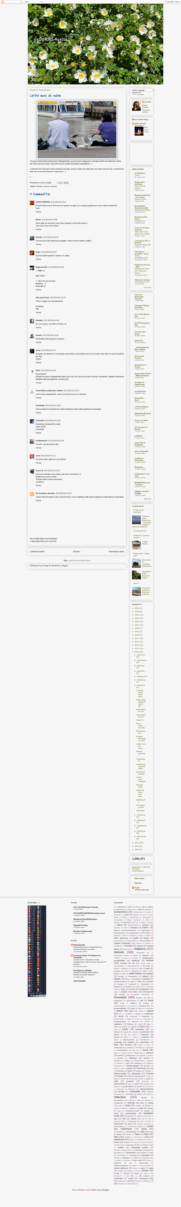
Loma (140, 1024)
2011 (137, 846)
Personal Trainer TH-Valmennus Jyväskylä (87, 956)
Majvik (116, 1040)
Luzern (126, 1032)
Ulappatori (126, 1158)
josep (38, 350)
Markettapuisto (145, 1040)
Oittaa (127, 1061)
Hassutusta (117, 946)
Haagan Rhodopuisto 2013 (141, 738)
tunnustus (118, 1153)
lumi (142, 1026)
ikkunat (123, 963)
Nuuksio (120, 1058)
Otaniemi (119, 1063)
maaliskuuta (141, 826)
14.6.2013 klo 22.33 (50, 335)
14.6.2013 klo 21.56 (51, 320)
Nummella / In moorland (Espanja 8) (146, 563)
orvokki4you (30, 7)
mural (145, 1050)
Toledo (145, 1145)
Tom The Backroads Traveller (139, 297)
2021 (137, 625)
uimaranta (145, 1155)
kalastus (145, 976)
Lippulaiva (118, 1024)
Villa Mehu (130, 1176)
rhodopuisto (118, 1103)
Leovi (38, 456)
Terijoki (126, 1142)
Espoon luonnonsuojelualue (125, 930)
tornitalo (120, 1147)
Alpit (140, 909)
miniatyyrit (150, 1048)
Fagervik (117, 935)
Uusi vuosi (137, 1160)
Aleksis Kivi (131, 909)
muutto (123, 1053)
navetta (120, 1055)
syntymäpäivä (118, 1132)
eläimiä (119, 925)
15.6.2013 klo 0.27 (48, 350)
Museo (116, 1053)
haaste (146, 938)
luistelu (133, 1027)
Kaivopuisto (132, 976)
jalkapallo (125, 968)
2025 (137, 612)
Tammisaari (138, 1137)
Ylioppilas (121, 1184)
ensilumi (145, 925)
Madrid (116, 1037)
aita (143, 907)
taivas (119, 1134)
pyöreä (139, 1086)
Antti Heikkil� (79, 981)
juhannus (135, 971)
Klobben (139, 998)
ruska (127, 1105)
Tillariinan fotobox (142, 280)
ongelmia (150, 1061)
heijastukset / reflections (141, 867)
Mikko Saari (139, 878)
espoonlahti (134, 933)
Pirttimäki (148, 1071)
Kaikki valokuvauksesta (142, 889)
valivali (148, 1160)
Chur (148, 920)
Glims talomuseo (121, 938)
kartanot (146, 979)
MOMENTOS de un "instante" (142, 484)
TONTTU (139, 720)
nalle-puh (149, 1053)
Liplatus (147, 1021)
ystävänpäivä (131, 1184)
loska (116, 1027)
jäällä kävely (135, 973)
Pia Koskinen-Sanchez (45, 493)
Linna (137, 1019)
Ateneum (148, 909)
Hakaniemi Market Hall (143, 245)
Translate (140, 94)
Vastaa (38, 212)
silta (124, 1119)
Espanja (134, 928)
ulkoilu (136, 1158)
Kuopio (146, 1003)
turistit (142, 1153)
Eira (137, 922)
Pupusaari (145, 1081)
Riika (142, 1103)
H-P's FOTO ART (141, 451)
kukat (150, 1000)
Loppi (148, 1024)
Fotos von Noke (141, 420)
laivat (131, 1011)
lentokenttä (133, 1016)
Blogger (106, 1190)
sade (141, 1108)
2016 (137, 642)
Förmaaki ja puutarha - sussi (141, 253)
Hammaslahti (145, 941)
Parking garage (132, 1066)
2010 (137, 849)
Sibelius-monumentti (144, 1116)
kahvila (121, 976)
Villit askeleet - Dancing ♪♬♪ (141, 124)
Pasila (116, 1068)
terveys (134, 1142)
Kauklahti (149, 981)
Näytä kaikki (147, 287)
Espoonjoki (145, 930)
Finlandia (132, 935)
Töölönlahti (133, 1155)
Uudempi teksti (37, 551)
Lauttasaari (148, 1014)
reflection (120, 1097)
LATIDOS (138, 436)
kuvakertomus (144, 1006)
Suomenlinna (119, 1126)
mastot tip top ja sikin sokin (140, 793)
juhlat (144, 971)
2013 (137, 652)
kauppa (120, 984)
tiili (138, 1145)
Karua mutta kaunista (140, 726)
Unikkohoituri (41, 441)
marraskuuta (142, 660)
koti (141, 1000)
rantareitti (129, 1094)
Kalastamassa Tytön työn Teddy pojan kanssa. (142, 271)
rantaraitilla (135, 1091)
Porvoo (137, 175)
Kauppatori (145, 984)
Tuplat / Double (145, 543)
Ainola (137, 907)
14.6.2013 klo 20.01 (51, 237)
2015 (137, 645)
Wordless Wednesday (82, 931)
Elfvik (143, 922)
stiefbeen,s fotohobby (139, 459)
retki (139, 1100)
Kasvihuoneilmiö (120, 981)
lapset (150, 1011)
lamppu (141, 1011)
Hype (126, 958)
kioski (116, 992)
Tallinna (138, 1134)
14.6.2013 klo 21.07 (58, 297)
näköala (146, 1058)
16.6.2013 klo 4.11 (48, 456)
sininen (134, 1119)
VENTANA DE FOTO (143, 414)
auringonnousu (138, 912)
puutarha (117, 1086)
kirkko (135, 992)
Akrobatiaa (140, 811)
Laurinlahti (128, 1014)
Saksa (119, 1111)
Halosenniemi (131, 941)
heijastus (140, 948)
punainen (130, 1081)
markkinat (118, 1042)
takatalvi (129, 1134)
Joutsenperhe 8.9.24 (142, 282)
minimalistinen (122, 1050)
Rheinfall (148, 1100)
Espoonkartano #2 (140, 710)
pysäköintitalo (128, 1086)
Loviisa (124, 1027)
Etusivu (76, 551)
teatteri (149, 1140)
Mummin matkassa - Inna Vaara (142, 196)
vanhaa (134, 1166)
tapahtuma (119, 1139)
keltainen (129, 987)
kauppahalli (133, 984)
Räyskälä (124, 1108)
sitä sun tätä (146, 1119)
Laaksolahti (149, 1008)
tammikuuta (141, 836)
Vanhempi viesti (116, 551)
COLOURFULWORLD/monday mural (89, 913)
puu (129, 1084)
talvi (116, 1137)
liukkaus (130, 1024)
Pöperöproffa (79, 945)
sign (115, 1119)
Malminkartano (129, 1040)
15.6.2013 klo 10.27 (71, 390)
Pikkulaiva (120, 1071)
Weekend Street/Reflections (85, 919)
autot (127, 915)
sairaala (150, 1108)
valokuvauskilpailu (121, 1166)
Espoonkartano (120, 933)
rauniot (148, 1094)
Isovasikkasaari (119, 966)
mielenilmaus (139, 1048)
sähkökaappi (131, 1132)
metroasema (119, 1048)
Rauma (139, 1094)
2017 (137, 638)
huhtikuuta (141, 820)
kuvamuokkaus (138, 871)
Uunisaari (127, 1160)
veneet (145, 1170)
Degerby (117, 922)
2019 (137, 632)
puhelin (140, 1079)
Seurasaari (129, 1116)
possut (116, 1079)
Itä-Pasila (146, 966)
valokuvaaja (143, 1163)
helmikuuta (141, 831)
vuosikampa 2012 (145, 1178)
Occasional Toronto (139, 357)
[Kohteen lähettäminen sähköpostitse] (58, 183)
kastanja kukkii (139, 786)
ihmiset (54, 186)
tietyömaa (130, 1145)
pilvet (130, 1071)
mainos (135, 1037)
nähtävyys (133, 1058)
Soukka (148, 1121)
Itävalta (116, 968)
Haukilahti (128, 946)
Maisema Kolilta (140, 199)
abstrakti (121, 907)
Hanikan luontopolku (122, 943)
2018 (137, 635)
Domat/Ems (127, 922)
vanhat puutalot (145, 1166)
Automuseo (118, 915)
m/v (125, 1035)
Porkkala (149, 1073)
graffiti (135, 938)
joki (141, 968)
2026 (137, 608)
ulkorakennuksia (147, 1158)
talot (146, 1134)
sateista (147, 1111)
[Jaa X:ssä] (63, 183)
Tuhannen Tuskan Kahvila (123, 1150)
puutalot (147, 1084)
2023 (137, 618)
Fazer (124, 935)
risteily (150, 1103)
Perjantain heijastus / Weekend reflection (146, 591)
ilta (133, 963)
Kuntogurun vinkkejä (82, 970)
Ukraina (116, 1158)
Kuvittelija (40, 405)
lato (120, 1014)
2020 (137, 628)
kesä (123, 989)
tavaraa (140, 1140)
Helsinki (39, 186)
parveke (147, 1066)
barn (144, 915)
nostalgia (142, 1055)
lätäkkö (116, 1035)
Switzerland (126, 1129)
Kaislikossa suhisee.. (140, 773)
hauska (140, 946)
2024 (137, 615)
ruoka (120, 1105)
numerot (150, 1055)
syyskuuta (141, 671)
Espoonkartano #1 (140, 716)
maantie (134, 1035)
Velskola (129, 1171)
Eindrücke (139, 467)
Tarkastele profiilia (146, 111)
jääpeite (150, 974)
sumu (130, 1124)
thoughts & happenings (140, 383)
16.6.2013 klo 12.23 (52, 470)
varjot (151, 1168)
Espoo (145, 927)
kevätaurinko (144, 989)
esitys (125, 928)
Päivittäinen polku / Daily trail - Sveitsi (146, 575)
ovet (127, 1063)
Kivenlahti (136, 869)
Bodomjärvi (147, 917)
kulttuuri (133, 1003)
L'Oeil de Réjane (141, 407)
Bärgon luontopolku (134, 920)
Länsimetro (145, 1032)
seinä (116, 1113)
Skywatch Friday (80, 925)
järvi (124, 974)
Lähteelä (135, 1032)
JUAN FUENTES (43, 202)
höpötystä (136, 960)
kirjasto (124, 992)
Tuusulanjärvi (121, 1155)
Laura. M (39, 470)
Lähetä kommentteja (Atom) (79, 560)
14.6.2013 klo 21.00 (56, 267)
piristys (139, 1071)
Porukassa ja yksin (140, 806)
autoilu (148, 912)
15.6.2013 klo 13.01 (53, 405)
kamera (126, 979)
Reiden (144, 1097)
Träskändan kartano (139, 1147)
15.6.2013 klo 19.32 (53, 420)
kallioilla (117, 979)
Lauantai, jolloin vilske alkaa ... (140, 693)
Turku (151, 1153)
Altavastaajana (140, 732)
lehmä (121, 1016)
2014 (137, 648)
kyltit (133, 1008)
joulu (147, 968)
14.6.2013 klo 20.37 (49, 252)
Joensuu (134, 968)
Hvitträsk (117, 958)
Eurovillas (146, 933)
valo (130, 1163)
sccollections (140, 391)
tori (152, 1145)
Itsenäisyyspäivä (133, 966)
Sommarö (132, 1121)
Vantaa (134, 1168)
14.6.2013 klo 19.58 (49, 219)
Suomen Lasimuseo (144, 1124)
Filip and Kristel (42, 297)
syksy (144, 1129)
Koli (148, 998)
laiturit (120, 1011)
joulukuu (117, 971)
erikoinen (117, 928)
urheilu (118, 1160)
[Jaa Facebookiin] (65, 183)
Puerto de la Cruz (128, 1079)
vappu (142, 1168)
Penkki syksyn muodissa (138, 511)
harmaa (138, 943)
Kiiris (38, 370)
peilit (122, 1068)
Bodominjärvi (134, 917)
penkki (129, 1068)
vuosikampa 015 (139, 531)
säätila (142, 1132)
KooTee (39, 237)
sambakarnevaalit (132, 1111)
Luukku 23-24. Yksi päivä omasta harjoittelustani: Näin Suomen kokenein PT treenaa (90, 962)
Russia (147, 1105)
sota (141, 1121)
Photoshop (141, 1068)
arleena (39, 335)
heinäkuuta (141, 680)
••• (114, 907)
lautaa (138, 1014)
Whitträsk (146, 1181)
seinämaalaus (130, 1113)
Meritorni (128, 1045)
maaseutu (145, 1034)
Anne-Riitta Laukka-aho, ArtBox (49, 390)
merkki (140, 1045)
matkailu (130, 1042)
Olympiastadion (138, 1061)
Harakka (39, 320)
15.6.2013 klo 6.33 (48, 370)
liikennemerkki (119, 1019)
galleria (148, 935)
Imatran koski (145, 963)
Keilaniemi (118, 987)
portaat (120, 1076)
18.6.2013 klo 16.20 (63, 493)
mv (130, 1053)
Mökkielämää (138, 1053)
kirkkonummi (148, 992)
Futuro (141, 935)
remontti (131, 1100)
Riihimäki (131, 1103)
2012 (137, 843)
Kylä (140, 1008)
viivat (145, 1173)
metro (148, 1045)
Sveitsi (150, 1126)
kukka (122, 1003)
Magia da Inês (42, 267)
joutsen (126, 971)
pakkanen (138, 1063)
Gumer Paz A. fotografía (140, 444)
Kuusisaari (132, 1006)
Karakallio (136, 979)
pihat (151, 1068)
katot (132, 981)
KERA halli (140, 987)
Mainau (126, 1037)
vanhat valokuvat (121, 1168)
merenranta (144, 1042)
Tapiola (132, 1140)
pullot (116, 1081)
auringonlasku (121, 912)
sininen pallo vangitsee (141, 779)
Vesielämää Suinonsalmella (140, 766)
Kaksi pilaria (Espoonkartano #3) (141, 703)
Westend (138, 1181)
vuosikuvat (121, 1181)
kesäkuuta (141, 685)
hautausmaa (127, 949)
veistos (120, 1171)
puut (137, 1084)
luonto (125, 1029)
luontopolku (139, 1029)
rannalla (121, 1091)
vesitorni (126, 1173)
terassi (116, 1142)
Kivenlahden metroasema (140, 994)
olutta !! (136, 583)
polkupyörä (136, 1073)
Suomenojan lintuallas (135, 1126)
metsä (129, 1048)
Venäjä (116, 1173)
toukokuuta (141, 815)
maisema (145, 1037)
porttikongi (139, 1076)
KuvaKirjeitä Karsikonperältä (141, 207)
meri (116, 1044)
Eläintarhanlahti (133, 925)
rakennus (131, 1089)
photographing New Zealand (142, 348)
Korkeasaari (131, 1001)
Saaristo (132, 1108)
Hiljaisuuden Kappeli (121, 955)
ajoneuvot (120, 909)
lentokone (145, 1016)
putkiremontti (119, 1084)
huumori (46, 186)
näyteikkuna (118, 1061)
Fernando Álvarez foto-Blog (142, 306)
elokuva (150, 922)
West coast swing (146, 130)
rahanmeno (149, 1086)
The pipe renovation (146, 1142)
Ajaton (150, 907)
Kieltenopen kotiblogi (140, 183)
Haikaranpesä (118, 941)
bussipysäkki (118, 920)
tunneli (147, 1150)
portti (130, 1076)
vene (137, 1171)
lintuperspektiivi (120, 1021)
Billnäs (124, 917)
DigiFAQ (138, 883)
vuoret (130, 1178)
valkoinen (117, 1163)
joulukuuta (141, 655)
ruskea (138, 1105)
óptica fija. (139, 341)
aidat (130, 907)
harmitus (148, 943)
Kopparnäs (118, 1001)
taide (151, 1132)
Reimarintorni (119, 1100)
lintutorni (135, 1021)
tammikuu (128, 1137)
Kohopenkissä (140, 221)
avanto (136, 915)
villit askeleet (144, 1176)
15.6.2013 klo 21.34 (56, 441)
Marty (38, 219)
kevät (132, 989)
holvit (135, 955)
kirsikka (122, 994)
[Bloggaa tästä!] (60, 183)
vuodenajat (118, 1178)
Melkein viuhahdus (140, 753)
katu (139, 981)
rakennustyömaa (146, 1089)
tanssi (147, 1137)
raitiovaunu (120, 1089)
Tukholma (138, 1150)
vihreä (136, 1173)
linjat (129, 1019)
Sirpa (38, 252)
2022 (137, 622)
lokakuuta (140, 666)
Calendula (40, 420)
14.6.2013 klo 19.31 (58, 202)
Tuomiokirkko (130, 1153)
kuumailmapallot (119, 1006)
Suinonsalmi (119, 1124)
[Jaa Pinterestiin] (67, 183)
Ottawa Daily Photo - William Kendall (143, 375)
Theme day (120, 1145)
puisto (148, 1079)
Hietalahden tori (142, 953)
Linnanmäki (147, 1019)
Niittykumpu (131, 1055)
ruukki (116, 1108)
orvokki (148, 102)
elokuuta (140, 676)
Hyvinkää (135, 958)
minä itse (135, 1050)
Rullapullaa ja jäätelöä (142, 210)
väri (128, 1181)
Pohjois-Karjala (120, 1073)
